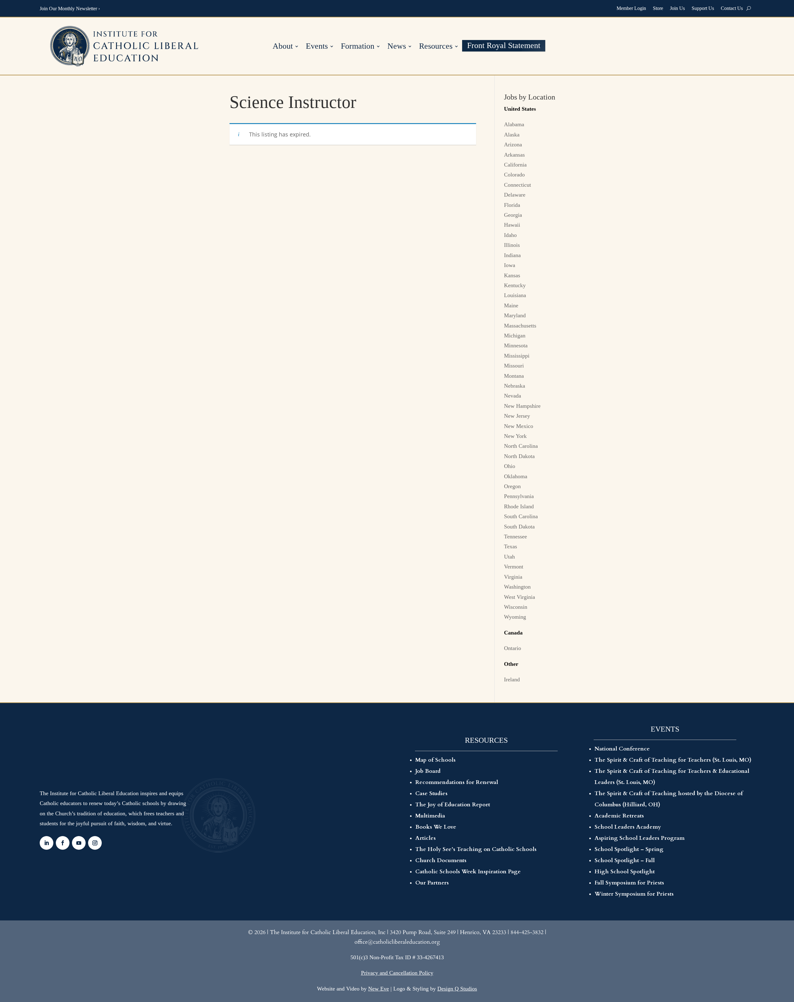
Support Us (703, 8)
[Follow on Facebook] (62, 843)
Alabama (514, 124)
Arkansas (514, 155)
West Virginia (519, 597)
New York (515, 436)
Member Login (631, 8)
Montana (514, 376)
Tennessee (515, 536)
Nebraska (514, 386)
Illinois (512, 245)
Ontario (512, 648)
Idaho (510, 235)
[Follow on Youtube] (79, 843)
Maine (511, 305)
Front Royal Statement (503, 46)
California (515, 165)
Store (658, 8)
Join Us (677, 8)
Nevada (512, 396)
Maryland (515, 315)
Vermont (513, 566)
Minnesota (516, 345)
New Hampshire (522, 406)
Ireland (512, 679)
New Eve (378, 989)
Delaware (514, 195)
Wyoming (515, 617)
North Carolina (521, 446)
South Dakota (519, 526)
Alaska (512, 134)
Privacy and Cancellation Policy (397, 973)
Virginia (513, 577)
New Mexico (518, 426)
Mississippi (516, 356)
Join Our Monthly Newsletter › (70, 8)
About (283, 47)
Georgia (513, 215)
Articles (425, 838)
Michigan (514, 335)
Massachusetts (520, 326)
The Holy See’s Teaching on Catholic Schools (476, 849)
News (396, 47)
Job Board (428, 771)
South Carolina (521, 516)
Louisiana (515, 295)
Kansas (512, 275)
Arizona (513, 144)
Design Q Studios (457, 989)
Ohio (509, 466)
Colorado (514, 174)
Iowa (509, 265)
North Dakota (519, 456)
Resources (436, 47)
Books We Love (435, 827)
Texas (510, 546)
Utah (509, 557)
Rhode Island (519, 506)
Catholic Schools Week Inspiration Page (468, 871)
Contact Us (732, 8)
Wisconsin (515, 607)
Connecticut (517, 185)
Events (317, 47)
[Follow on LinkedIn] (46, 843)
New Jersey (517, 416)
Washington (517, 587)
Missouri (514, 366)
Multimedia (430, 816)
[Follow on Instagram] (95, 843)
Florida (512, 205)
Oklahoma (515, 476)
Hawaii (512, 225)
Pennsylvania (519, 496)
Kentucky (515, 285)
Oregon (512, 486)
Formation (357, 47)
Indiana (512, 255)
